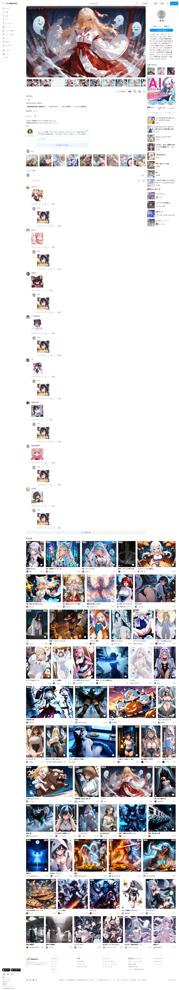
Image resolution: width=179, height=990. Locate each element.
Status (138, 988)
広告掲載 (133, 988)
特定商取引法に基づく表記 (85, 988)
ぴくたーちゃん (6, 979)
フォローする (161, 30)
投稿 (162, 3)
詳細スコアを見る (63, 145)
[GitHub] (36, 988)
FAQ (118, 988)
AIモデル (54, 977)
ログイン (174, 3)
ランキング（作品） (108, 969)
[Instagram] (33, 988)
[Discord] (30, 988)
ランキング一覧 (107, 975)
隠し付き (36, 180)
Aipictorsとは (158, 969)
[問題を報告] (48, 204)
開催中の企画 (132, 972)
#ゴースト (29, 116)
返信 (53, 204)
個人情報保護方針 (71, 988)
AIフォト (54, 972)
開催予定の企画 (132, 975)
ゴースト (35, 111)
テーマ (54, 975)
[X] (27, 988)
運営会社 (144, 988)
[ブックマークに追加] (135, 91)
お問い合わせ (5, 982)
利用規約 (4, 984)
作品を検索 (80, 969)
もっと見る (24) (86, 532)
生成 (155, 3)
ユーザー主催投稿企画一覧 (136, 977)
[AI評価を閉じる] (87, 130)
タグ (53, 980)
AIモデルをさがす (82, 975)
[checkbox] (32, 180)
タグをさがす (81, 972)
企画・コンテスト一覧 (134, 969)
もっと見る (42, 138)
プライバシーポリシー (7, 986)
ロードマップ (158, 972)
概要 (3, 977)
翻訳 (27, 126)
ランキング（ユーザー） (110, 972)
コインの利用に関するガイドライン (105, 988)
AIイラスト (55, 969)
